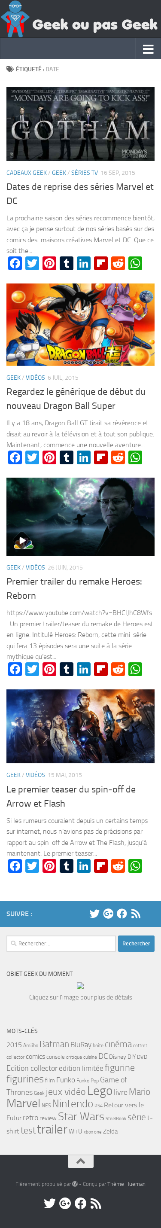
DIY (132, 1056)
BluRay (80, 1044)
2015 (14, 1045)
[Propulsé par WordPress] (75, 1184)
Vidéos (35, 377)
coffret (140, 1045)
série (137, 1117)
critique (74, 1057)
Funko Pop (87, 1081)
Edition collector (32, 1068)
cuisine (90, 1057)
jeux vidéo (66, 1091)
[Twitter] (94, 913)
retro (30, 1117)
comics (35, 1056)
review (48, 1118)
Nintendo (72, 1103)
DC (103, 1056)
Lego (99, 1090)
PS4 (98, 1106)
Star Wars (81, 1116)
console (55, 1057)
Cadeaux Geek (26, 173)
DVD (142, 1057)
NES (46, 1106)
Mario (139, 1091)
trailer (52, 1129)
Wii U (75, 1131)
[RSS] (136, 913)
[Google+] (108, 913)
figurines (25, 1079)
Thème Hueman (126, 1184)
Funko (65, 1080)
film (50, 1080)
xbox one (93, 1132)
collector (15, 1057)
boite (98, 1045)
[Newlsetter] (149, 913)
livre (121, 1092)
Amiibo (30, 1045)
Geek (59, 173)
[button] (80, 124)
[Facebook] (122, 913)
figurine (120, 1067)
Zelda (110, 1131)
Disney (117, 1056)
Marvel (23, 1103)
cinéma (118, 1044)
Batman (54, 1044)
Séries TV (84, 173)
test (28, 1130)
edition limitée (81, 1068)
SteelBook (116, 1118)
